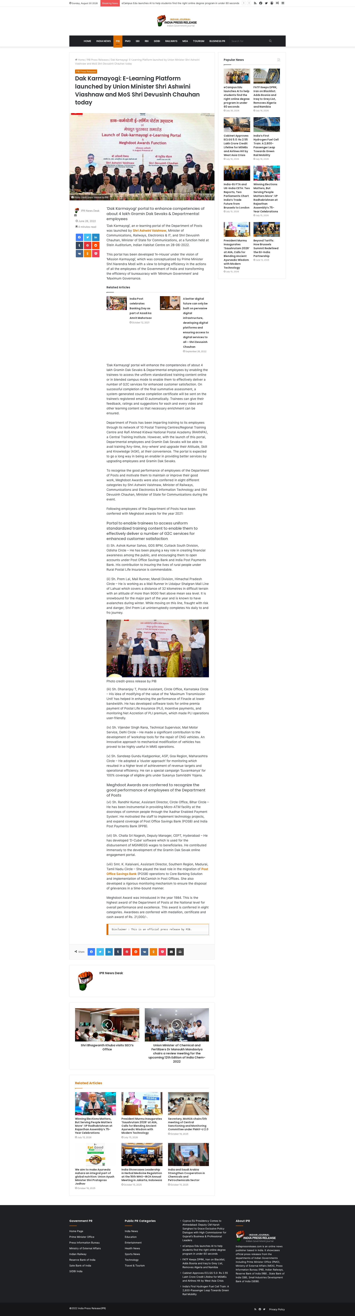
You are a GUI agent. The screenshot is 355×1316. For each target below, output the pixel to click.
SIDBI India (75, 1271)
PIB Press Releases (98, 59)
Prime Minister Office (81, 1236)
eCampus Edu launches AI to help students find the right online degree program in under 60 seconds (237, 97)
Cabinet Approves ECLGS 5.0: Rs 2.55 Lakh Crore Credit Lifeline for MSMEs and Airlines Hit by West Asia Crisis (236, 145)
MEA (185, 41)
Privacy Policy (277, 1309)
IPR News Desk (90, 210)
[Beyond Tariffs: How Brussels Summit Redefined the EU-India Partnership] (266, 229)
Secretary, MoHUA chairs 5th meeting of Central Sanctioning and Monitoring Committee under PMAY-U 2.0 (188, 1124)
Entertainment (133, 1242)
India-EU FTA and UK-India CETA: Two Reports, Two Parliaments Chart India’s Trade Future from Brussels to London (237, 195)
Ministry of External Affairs (85, 1248)
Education (131, 1236)
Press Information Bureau (84, 1242)
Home (87, 41)
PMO (128, 41)
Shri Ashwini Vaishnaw (149, 230)
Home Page (76, 1231)
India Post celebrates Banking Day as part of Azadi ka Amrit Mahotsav (141, 308)
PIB (118, 41)
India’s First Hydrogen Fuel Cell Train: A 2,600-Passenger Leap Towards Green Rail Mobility (266, 145)
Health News (132, 1248)
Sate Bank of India (80, 1265)
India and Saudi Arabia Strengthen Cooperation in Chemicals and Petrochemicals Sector (186, 1175)
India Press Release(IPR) (91, 1308)
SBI (138, 41)
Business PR (217, 41)
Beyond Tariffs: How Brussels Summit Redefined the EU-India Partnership (265, 248)
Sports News (132, 1254)
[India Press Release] (177, 21)
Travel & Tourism (135, 1265)
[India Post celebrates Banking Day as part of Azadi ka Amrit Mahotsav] (116, 303)
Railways (171, 41)
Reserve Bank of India (82, 1259)
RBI (147, 41)
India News (103, 41)
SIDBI (157, 41)
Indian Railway (78, 1254)
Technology (132, 1259)
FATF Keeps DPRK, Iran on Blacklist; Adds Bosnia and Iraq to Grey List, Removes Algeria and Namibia (179, 3)
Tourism (198, 41)
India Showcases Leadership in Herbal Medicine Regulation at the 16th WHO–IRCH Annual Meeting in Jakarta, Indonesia (141, 1175)
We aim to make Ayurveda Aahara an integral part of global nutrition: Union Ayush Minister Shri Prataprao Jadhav (94, 1176)
